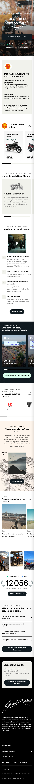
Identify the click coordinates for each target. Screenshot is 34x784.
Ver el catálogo (17, 311)
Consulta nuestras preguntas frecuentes (17, 649)
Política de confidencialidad (22, 774)
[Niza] (14, 351)
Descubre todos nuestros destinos (17, 375)
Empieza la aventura (17, 593)
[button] (30, 3)
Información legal (7, 774)
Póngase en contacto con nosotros (17, 683)
